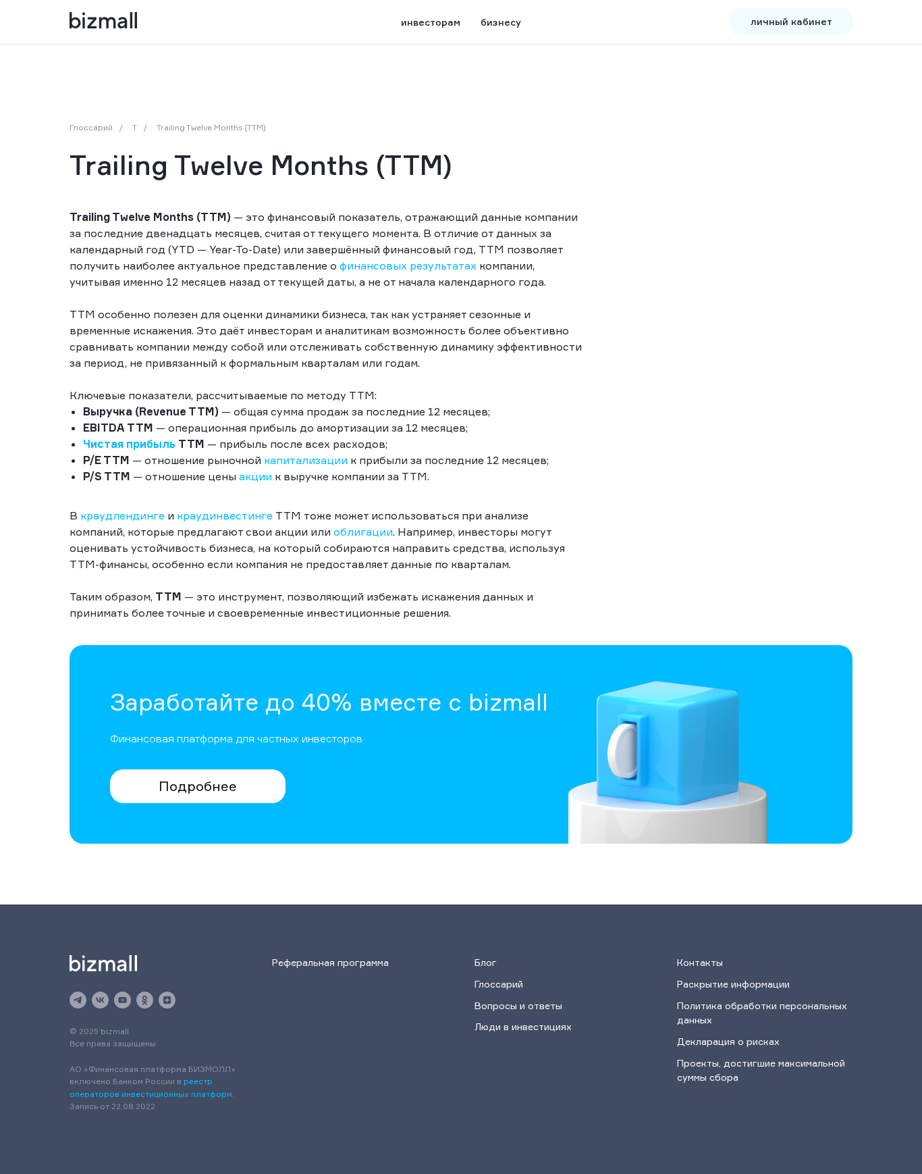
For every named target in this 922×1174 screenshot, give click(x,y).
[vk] (100, 1000)
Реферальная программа (330, 962)
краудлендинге (122, 515)
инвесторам (430, 22)
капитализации (306, 460)
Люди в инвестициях (523, 1026)
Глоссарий (91, 127)
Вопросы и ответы (518, 1005)
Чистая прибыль (129, 444)
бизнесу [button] (501, 22)
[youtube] (122, 1000)
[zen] (167, 1000)
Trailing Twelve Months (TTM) (211, 127)
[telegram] (78, 1000)
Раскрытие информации (733, 984)
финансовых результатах (408, 265)
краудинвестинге (225, 515)
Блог (485, 962)
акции (255, 476)
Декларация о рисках (728, 1041)
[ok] (144, 1000)
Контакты (700, 962)
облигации (363, 531)
